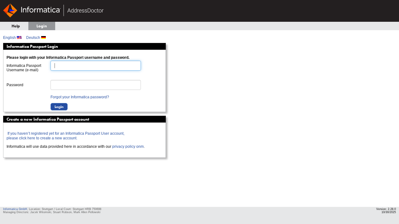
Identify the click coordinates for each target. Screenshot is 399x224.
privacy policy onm (128, 146)
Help (16, 26)
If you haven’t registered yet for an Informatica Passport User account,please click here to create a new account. (65, 135)
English (10, 37)
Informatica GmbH (15, 209)
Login (41, 26)
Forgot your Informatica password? (79, 97)
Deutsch (33, 37)
